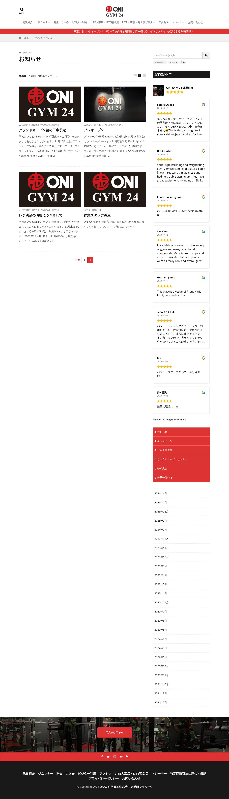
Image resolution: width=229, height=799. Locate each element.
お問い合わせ (195, 22)
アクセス (164, 22)
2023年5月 (160, 584)
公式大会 (162, 468)
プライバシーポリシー (104, 778)
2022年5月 (160, 629)
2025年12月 (161, 511)
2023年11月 (161, 547)
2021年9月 (160, 693)
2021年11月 (161, 675)
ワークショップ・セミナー (172, 459)
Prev (77, 259)
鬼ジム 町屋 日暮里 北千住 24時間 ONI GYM (125, 786)
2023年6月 (160, 575)
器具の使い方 (164, 477)
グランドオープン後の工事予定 (42, 130)
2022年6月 (160, 620)
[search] (206, 55)
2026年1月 (160, 502)
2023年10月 (161, 557)
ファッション (159, 62)
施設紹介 (28, 22)
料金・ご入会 (61, 22)
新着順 (22, 75)
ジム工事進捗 (164, 450)
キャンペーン (164, 440)
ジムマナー (44, 22)
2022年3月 (160, 647)
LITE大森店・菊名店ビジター (138, 22)
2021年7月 (160, 702)
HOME (25, 37)
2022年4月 (160, 638)
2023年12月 (161, 538)
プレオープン (94, 130)
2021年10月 (161, 684)
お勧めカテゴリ (46, 75)
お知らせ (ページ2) (43, 37)
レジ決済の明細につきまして (41, 215)
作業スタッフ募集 (97, 215)
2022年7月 (160, 611)
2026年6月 (160, 493)
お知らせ (162, 431)
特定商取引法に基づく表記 (188, 773)
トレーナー (178, 22)
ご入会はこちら (114, 732)
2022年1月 (160, 657)
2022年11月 (161, 602)
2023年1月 (160, 593)
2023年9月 (160, 566)
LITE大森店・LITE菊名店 (105, 22)
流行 (183, 62)
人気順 (32, 75)
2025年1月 (160, 520)
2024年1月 (160, 529)
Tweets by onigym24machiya (169, 419)
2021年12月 (161, 666)
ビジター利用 (79, 22)
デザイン (173, 62)
